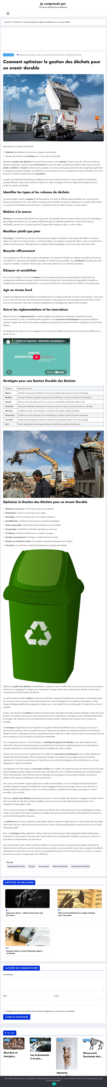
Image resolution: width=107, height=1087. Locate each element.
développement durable (26, 55)
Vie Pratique (8, 55)
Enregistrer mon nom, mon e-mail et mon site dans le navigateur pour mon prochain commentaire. (40, 1011)
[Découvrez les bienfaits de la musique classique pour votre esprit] (79, 898)
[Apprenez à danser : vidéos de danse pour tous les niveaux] (27, 898)
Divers (7, 1040)
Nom (5, 996)
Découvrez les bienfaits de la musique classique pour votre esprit (76, 914)
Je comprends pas (53, 3)
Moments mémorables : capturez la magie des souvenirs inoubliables (65, 1074)
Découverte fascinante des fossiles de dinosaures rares (93, 1054)
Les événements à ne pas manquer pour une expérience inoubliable (39, 1056)
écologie (37, 55)
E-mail (56, 996)
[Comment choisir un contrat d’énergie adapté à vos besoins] (27, 936)
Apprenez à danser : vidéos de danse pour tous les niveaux (24, 914)
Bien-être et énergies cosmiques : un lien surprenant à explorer (14, 1054)
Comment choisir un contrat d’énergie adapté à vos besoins (24, 952)
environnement (45, 55)
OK (54, 1084)
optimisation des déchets (74, 55)
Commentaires (8, 974)
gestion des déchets (58, 55)
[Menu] (8, 13)
